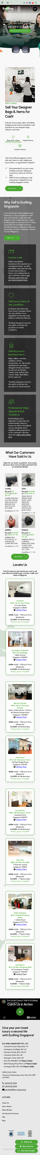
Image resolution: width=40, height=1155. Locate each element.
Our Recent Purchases (10, 1113)
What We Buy (7, 1110)
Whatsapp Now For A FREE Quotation (20, 30)
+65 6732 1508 (10, 1083)
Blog (3, 1120)
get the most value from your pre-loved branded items (19, 277)
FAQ (3, 1117)
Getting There (21, 610)
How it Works (6, 1106)
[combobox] (9, 2)
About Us (5, 1103)
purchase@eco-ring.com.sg (15, 1089)
